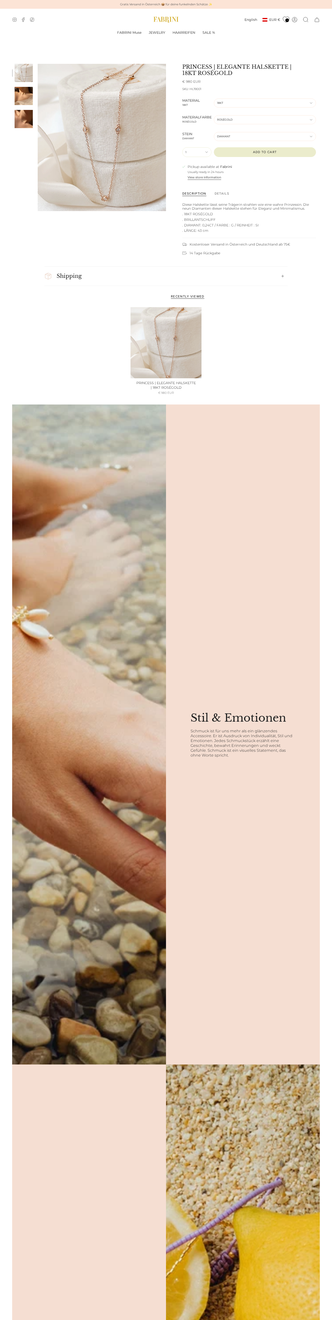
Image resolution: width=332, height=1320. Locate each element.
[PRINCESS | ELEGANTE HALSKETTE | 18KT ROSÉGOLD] (166, 342)
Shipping (69, 276)
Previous (38, 137)
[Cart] (317, 20)
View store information (204, 177)
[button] (157, 32)
